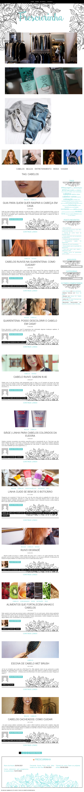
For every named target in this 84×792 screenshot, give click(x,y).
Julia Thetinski (15, 562)
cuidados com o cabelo (17, 342)
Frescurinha (43, 759)
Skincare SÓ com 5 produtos (70, 244)
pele (55, 513)
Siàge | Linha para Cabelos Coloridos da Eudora (30, 434)
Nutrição (40, 601)
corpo (78, 199)
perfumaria (79, 209)
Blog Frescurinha (16, 219)
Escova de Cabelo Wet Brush (30, 663)
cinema (79, 197)
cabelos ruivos (15, 286)
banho (4, 513)
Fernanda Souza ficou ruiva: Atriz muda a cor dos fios (71, 230)
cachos (27, 740)
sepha (71, 214)
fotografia (64, 205)
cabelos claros (76, 194)
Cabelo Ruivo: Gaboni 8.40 (30, 376)
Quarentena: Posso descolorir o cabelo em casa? (30, 322)
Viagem (64, 169)
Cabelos (20, 169)
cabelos (5, 227)
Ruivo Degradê (30, 550)
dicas (11, 684)
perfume (64, 212)
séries (80, 214)
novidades (65, 209)
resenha (73, 212)
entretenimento (72, 203)
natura (76, 207)
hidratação (29, 513)
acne (73, 188)
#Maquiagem (66, 188)
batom (79, 190)
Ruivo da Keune (67, 228)
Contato (49, 1)
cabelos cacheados (16, 740)
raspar (12, 227)
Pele (47, 488)
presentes (68, 212)
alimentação (78, 188)
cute (64, 203)
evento (80, 203)
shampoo (19, 457)
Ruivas (34, 258)
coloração (68, 199)
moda (73, 207)
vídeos (73, 215)
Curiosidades (24, 601)
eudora (12, 457)
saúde (12, 629)
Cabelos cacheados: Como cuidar (30, 719)
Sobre (37, 1)
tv (68, 215)
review (78, 211)
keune (42, 570)
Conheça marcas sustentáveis (71, 239)
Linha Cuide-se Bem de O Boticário (30, 491)
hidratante (38, 513)
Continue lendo (30, 232)
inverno (79, 205)
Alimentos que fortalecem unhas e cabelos (30, 606)
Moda (56, 169)
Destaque (41, 488)
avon (75, 190)
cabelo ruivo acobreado (10, 570)
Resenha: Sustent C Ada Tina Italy (71, 303)
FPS (67, 205)
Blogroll (43, 1)
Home (32, 1)
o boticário (48, 513)
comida (75, 199)
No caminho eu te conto (11, 790)
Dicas (33, 601)
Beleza (29, 169)
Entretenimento (43, 169)
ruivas (24, 286)
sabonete (5, 515)
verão (70, 215)
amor (64, 190)
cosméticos (20, 513)
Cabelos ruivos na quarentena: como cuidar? (30, 263)
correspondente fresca (68, 201)
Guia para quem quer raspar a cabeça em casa (30, 204)
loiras (70, 207)
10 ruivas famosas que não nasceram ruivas (71, 300)
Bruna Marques (65, 191)
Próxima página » (35, 753)
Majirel (48, 570)
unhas (18, 629)
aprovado (70, 190)
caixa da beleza (30, 488)
